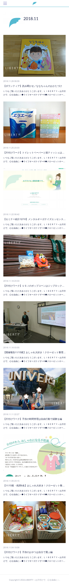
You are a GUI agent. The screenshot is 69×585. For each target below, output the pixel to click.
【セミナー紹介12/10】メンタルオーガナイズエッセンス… (34, 219)
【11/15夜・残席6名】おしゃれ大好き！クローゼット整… (34, 485)
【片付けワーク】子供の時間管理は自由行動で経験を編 (32, 418)
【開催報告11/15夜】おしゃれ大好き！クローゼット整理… (34, 352)
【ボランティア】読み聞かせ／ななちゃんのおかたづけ (32, 85)
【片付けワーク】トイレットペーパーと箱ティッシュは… (33, 152)
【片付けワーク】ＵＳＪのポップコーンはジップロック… (33, 285)
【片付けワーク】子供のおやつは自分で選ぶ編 (28, 552)
